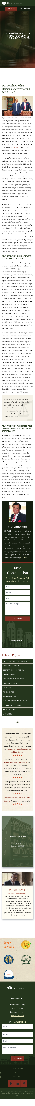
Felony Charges (9, 692)
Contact (11, 9)
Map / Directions (17, 1016)
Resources (17, 1077)
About (17, 1073)
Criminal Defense (9, 674)
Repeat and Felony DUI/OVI (12, 705)
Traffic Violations (9, 709)
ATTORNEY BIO (24, 558)
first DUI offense (15, 147)
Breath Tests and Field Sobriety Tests (16, 661)
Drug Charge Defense (10, 683)
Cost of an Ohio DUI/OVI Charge (14, 670)
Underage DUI (7, 714)
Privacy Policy (25, 1094)
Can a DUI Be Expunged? (11, 665)
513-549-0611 (25, 9)
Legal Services (17, 1068)
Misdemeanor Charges (11, 696)
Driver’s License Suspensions (13, 679)
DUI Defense (7, 687)
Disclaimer (15, 1094)
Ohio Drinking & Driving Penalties (15, 701)
